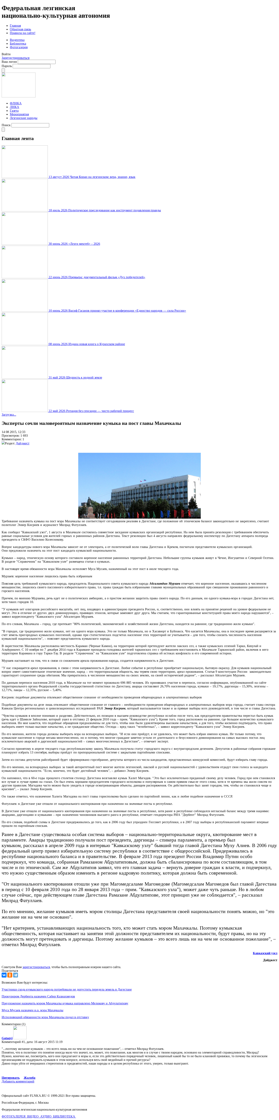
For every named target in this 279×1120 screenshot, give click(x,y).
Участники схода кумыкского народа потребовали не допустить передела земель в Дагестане (67, 989)
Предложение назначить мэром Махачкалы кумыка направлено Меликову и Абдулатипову (65, 1003)
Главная (15, 25)
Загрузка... (9, 414)
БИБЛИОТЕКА (64, 1116)
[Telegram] (15, 975)
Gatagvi (7, 1038)
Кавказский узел (265, 953)
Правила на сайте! (22, 33)
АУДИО (46, 1116)
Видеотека (17, 40)
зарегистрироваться (36, 967)
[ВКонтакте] (4, 975)
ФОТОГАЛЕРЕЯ (14, 1116)
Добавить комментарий (18, 1081)
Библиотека (18, 43)
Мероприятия (19, 114)
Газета (14, 110)
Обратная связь (20, 29)
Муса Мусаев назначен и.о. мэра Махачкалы (32, 1010)
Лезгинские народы (23, 118)
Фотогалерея (19, 47)
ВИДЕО (33, 1116)
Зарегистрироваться (15, 58)
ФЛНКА (16, 103)
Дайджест (22, 443)
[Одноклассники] (9, 975)
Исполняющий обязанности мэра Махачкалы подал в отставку (45, 1017)
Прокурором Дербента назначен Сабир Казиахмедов (38, 996)
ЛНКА (14, 107)
